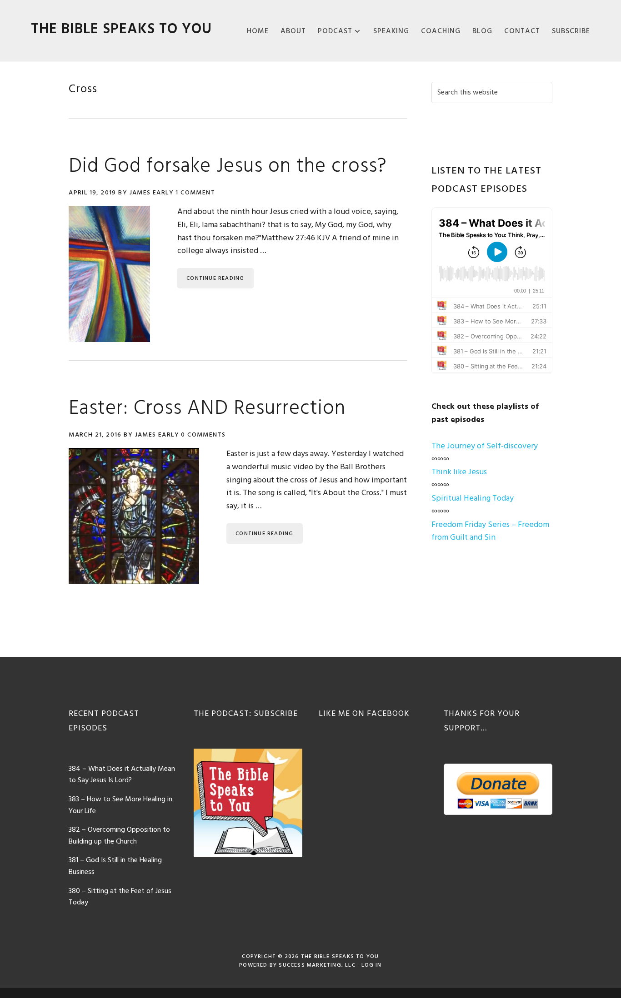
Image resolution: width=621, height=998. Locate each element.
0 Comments (203, 435)
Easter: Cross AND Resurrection (207, 409)
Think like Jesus (459, 472)
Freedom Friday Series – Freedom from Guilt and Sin (490, 531)
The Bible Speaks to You (121, 29)
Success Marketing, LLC (317, 965)
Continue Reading (215, 278)
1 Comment (195, 193)
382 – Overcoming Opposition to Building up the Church (119, 836)
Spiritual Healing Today (472, 498)
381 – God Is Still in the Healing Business (115, 866)
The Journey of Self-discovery (484, 446)
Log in (371, 965)
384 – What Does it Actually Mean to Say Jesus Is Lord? (122, 775)
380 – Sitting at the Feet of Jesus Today (120, 897)
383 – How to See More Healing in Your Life (120, 805)
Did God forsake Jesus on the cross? (228, 167)
